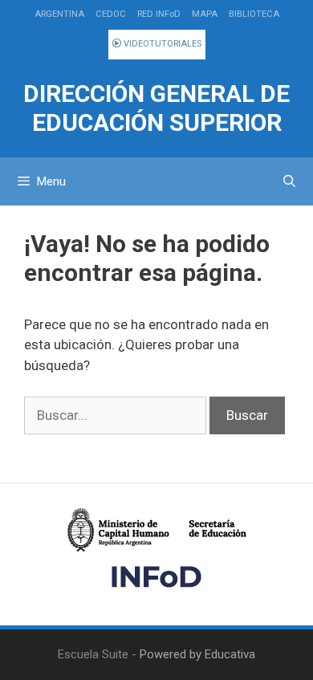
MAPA (204, 14)
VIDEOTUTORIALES (161, 44)
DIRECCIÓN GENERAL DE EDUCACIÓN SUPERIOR (156, 107)
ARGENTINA (59, 14)
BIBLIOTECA (254, 14)
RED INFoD (159, 14)
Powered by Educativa (197, 654)
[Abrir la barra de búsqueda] (289, 181)
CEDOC (111, 14)
